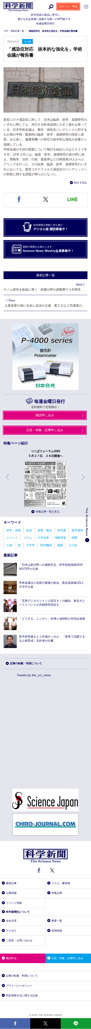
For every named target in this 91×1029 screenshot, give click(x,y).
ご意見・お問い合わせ (19, 940)
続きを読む (80, 182)
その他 (72, 545)
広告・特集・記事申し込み (44, 430)
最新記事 (11, 883)
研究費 (61, 530)
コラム (27, 537)
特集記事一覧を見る (48, 511)
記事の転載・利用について (26, 663)
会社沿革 (11, 920)
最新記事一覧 (18, 31)
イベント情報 (14, 903)
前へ (7, 480)
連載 (60, 545)
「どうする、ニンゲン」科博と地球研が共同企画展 (52, 618)
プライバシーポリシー (19, 985)
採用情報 (56, 930)
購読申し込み (45, 415)
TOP (6, 31)
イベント (12, 537)
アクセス (11, 930)
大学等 (30, 545)
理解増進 (60, 537)
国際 (74, 537)
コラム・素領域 (60, 883)
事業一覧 (56, 920)
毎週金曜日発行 (49, 401)
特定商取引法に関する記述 (22, 995)
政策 (29, 530)
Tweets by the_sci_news (34, 675)
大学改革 (43, 537)
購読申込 (11, 958)
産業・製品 (45, 530)
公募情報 (11, 893)
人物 (9, 545)
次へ (83, 480)
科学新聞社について (18, 911)
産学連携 (77, 530)
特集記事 (56, 893)
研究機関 (46, 545)
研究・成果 (13, 530)
